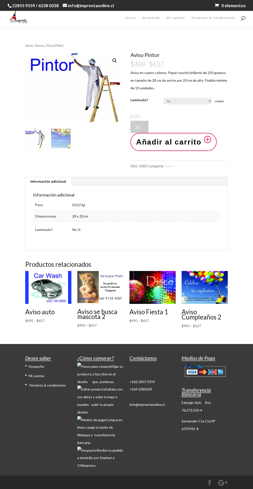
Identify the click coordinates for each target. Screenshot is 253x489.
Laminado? (139, 100)
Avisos (39, 46)
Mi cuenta (176, 18)
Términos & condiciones (213, 18)
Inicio (131, 18)
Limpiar (219, 101)
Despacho (151, 18)
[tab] (48, 181)
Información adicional (48, 181)
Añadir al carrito (168, 142)
